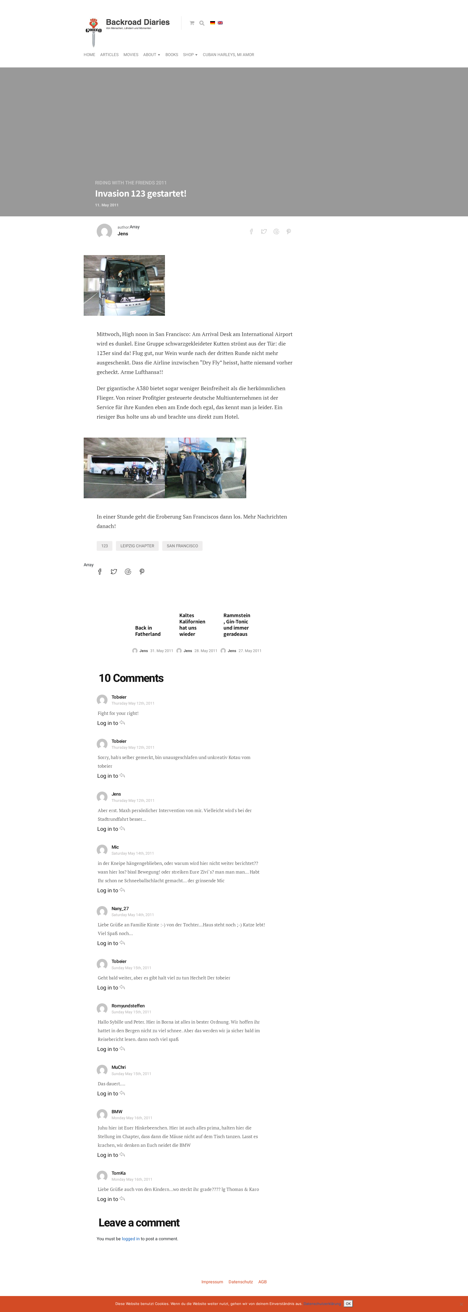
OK (348, 1303)
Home (89, 55)
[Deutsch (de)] (212, 22)
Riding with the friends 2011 (131, 183)
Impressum (212, 1282)
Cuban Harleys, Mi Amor (228, 55)
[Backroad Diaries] (128, 42)
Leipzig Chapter (137, 546)
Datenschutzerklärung (322, 1303)
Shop (188, 55)
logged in (131, 1239)
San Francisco (182, 546)
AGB (262, 1282)
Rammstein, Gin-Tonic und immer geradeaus (236, 624)
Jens (123, 233)
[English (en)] (220, 22)
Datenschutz (241, 1282)
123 (104, 546)
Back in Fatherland (148, 631)
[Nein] (461, 1304)
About (149, 55)
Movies (130, 55)
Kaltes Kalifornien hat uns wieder (192, 624)
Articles (109, 55)
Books (171, 55)
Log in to (108, 723)
